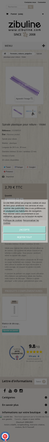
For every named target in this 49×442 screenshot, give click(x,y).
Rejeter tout (24, 237)
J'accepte (24, 229)
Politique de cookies (12, 220)
